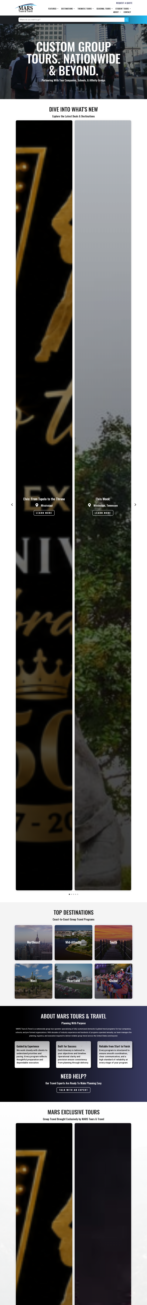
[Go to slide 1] (69, 894)
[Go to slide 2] (71, 894)
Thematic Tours (85, 9)
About (116, 12)
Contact (127, 12)
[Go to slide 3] (73, 894)
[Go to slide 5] (77, 894)
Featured (52, 9)
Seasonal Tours (103, 9)
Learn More (44, 512)
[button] (12, 505)
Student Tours (122, 9)
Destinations (67, 9)
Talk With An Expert (73, 1089)
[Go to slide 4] (75, 894)
